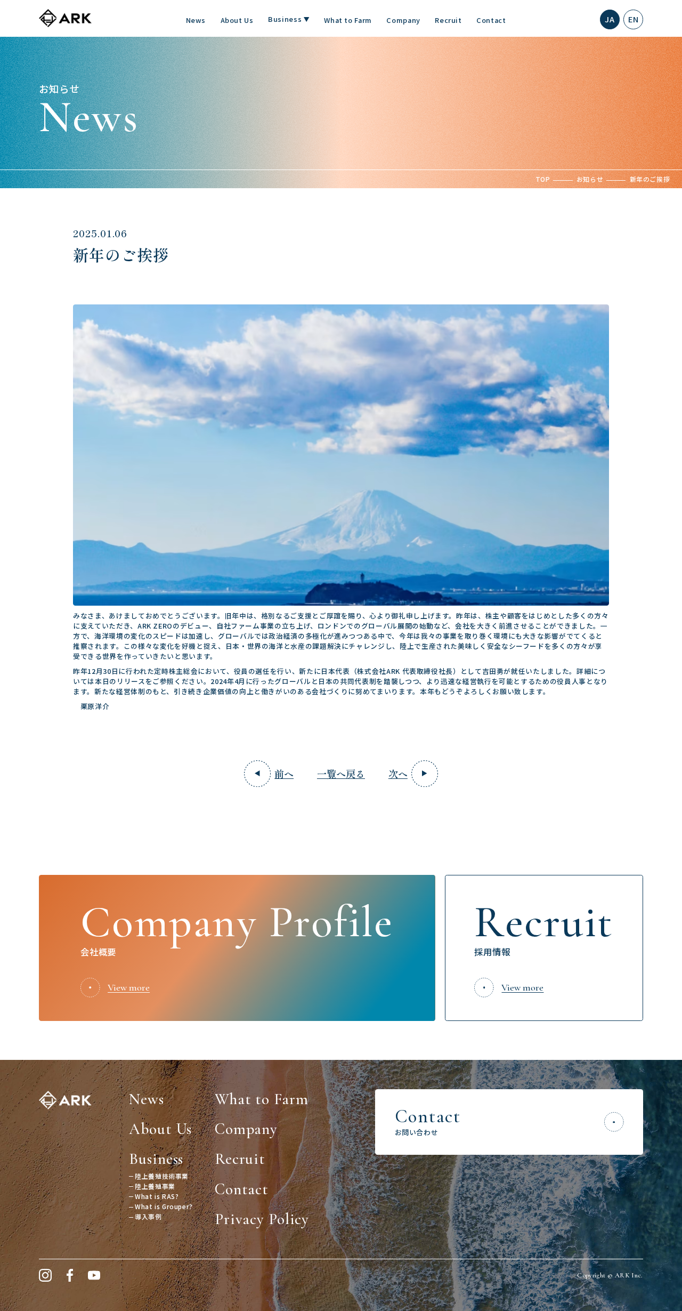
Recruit (448, 20)
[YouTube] (94, 1275)
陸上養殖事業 (155, 1186)
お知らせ (590, 178)
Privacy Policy (262, 1219)
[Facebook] (69, 1275)
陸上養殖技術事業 (162, 1176)
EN (633, 19)
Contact (491, 20)
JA (609, 19)
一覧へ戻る (341, 773)
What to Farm (348, 20)
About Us (237, 20)
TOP (542, 178)
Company (403, 20)
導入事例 (148, 1216)
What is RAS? (156, 1196)
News (196, 20)
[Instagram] (45, 1275)
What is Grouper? (163, 1206)
